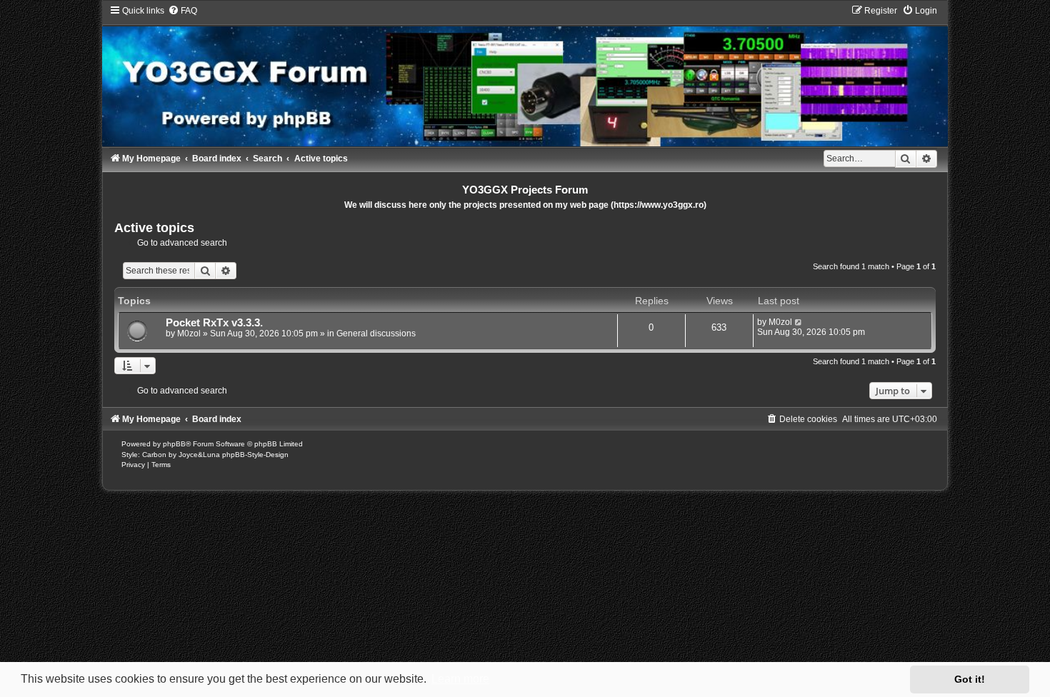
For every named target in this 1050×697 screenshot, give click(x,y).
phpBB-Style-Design (255, 454)
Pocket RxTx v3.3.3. (214, 323)
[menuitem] (182, 11)
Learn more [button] (460, 679)
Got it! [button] (969, 679)
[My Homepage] (525, 75)
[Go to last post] (799, 322)
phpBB (174, 444)
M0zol (189, 334)
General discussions (376, 334)
